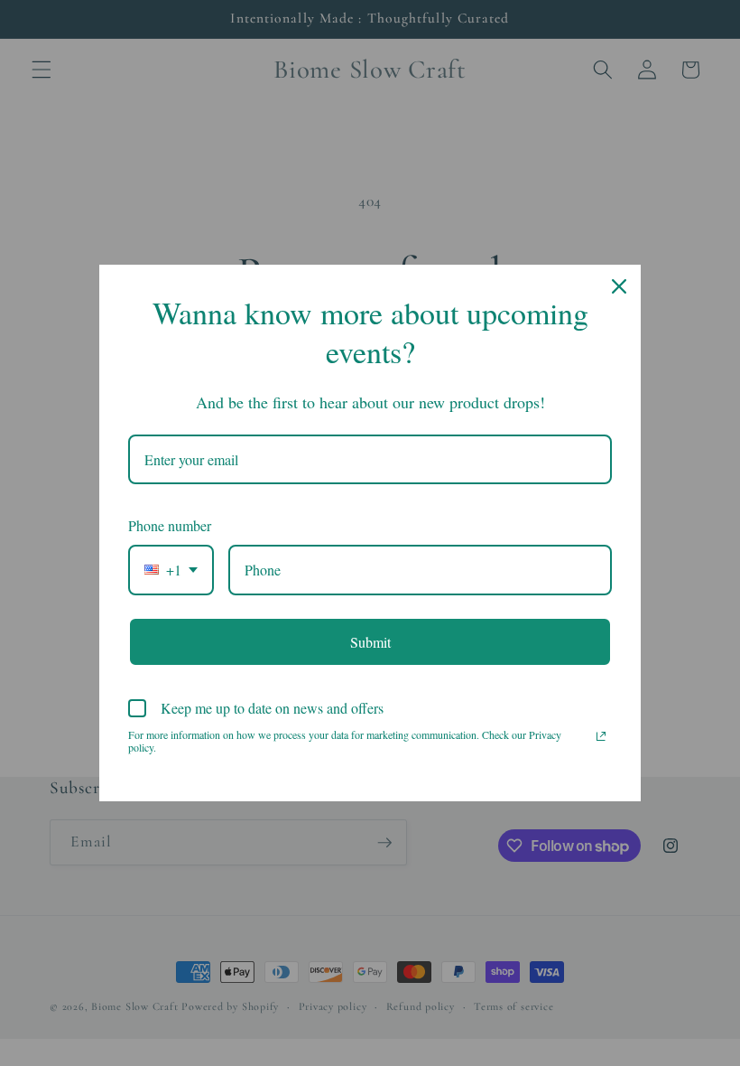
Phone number (169, 525)
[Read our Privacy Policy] (601, 736)
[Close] (619, 286)
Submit (370, 641)
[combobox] (171, 569)
